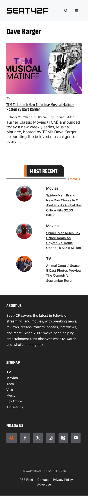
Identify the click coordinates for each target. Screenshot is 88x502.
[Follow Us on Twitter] (38, 438)
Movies (12, 378)
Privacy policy (63, 479)
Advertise (44, 484)
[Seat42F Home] (11, 438)
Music (10, 395)
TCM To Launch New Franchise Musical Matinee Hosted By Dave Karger (40, 107)
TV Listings (14, 407)
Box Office (14, 401)
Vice (9, 390)
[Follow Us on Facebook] (25, 438)
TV (8, 98)
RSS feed (26, 479)
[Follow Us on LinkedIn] (63, 438)
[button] (66, 10)
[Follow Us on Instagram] (50, 438)
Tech (10, 384)
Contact (43, 479)
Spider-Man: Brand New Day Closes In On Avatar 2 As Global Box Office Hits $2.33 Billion (64, 205)
